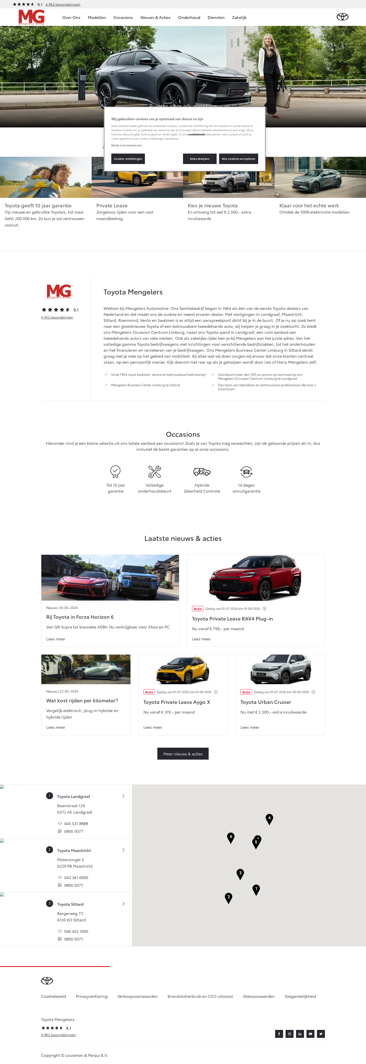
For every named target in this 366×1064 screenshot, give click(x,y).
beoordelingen (57, 317)
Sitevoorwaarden (259, 996)
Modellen (97, 17)
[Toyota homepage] (343, 17)
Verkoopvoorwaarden (138, 996)
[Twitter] (321, 1034)
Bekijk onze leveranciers (126, 145)
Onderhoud (189, 17)
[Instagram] (290, 1034)
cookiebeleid (196, 134)
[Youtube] (310, 1034)
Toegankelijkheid (300, 996)
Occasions (123, 17)
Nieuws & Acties (155, 17)
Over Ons (71, 17)
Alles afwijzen (199, 159)
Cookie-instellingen (128, 159)
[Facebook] (279, 1034)
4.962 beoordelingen (63, 4)
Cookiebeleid (53, 996)
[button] (256, 890)
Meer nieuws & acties (183, 753)
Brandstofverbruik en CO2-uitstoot (200, 996)
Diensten (216, 17)
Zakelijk (239, 17)
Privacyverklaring (92, 996)
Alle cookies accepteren (238, 159)
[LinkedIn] (300, 1034)
